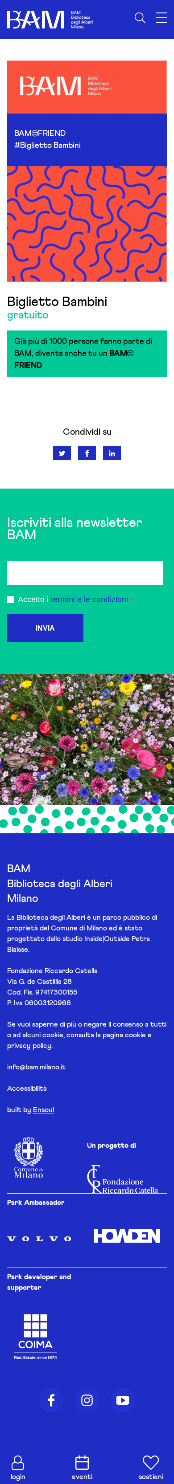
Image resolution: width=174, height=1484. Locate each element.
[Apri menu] (161, 18)
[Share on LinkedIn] (112, 453)
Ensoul (43, 1109)
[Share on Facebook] (87, 453)
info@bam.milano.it (36, 1067)
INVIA (45, 628)
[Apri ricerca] (140, 17)
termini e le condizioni (89, 599)
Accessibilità (27, 1088)
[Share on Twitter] (62, 453)
